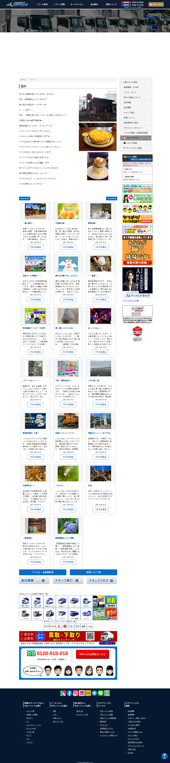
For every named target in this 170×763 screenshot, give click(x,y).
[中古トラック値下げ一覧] (111, 614)
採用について (92, 572)
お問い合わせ (157, 4)
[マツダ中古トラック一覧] (77, 626)
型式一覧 (79, 711)
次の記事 (110, 198)
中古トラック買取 (106, 714)
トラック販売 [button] (42, 4)
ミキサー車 (30, 732)
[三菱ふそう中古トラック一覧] (59, 626)
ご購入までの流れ (134, 721)
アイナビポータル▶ (130, 301)
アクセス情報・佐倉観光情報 (136, 133)
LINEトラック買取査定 (108, 718)
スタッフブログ (132, 138)
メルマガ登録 (131, 143)
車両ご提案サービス (107, 732)
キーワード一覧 (82, 714)
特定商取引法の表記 (135, 742)
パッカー (29, 742)
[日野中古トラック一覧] (47, 626)
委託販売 (103, 721)
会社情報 (127, 102)
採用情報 (131, 714)
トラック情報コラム (135, 732)
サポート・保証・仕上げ (137, 718)
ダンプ (28, 735)
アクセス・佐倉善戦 (41, 572)
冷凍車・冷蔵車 (32, 714)
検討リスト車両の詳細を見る (142, 159)
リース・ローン (130, 92)
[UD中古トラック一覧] (65, 626)
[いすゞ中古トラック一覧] (53, 626)
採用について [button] (111, 4)
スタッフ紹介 (129, 113)
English (130, 753)
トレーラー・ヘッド (33, 725)
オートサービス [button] (76, 4)
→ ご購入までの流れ (129, 82)
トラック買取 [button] (59, 4)
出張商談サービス (106, 728)
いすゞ (55, 714)
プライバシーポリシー (133, 128)
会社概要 (127, 107)
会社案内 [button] (94, 4)
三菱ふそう (57, 718)
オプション (104, 725)
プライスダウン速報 (133, 148)
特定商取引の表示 (131, 123)
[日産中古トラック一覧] (83, 626)
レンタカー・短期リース (109, 735)
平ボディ (29, 718)
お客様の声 (132, 728)
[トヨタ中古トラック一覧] (71, 626)
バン (27, 721)
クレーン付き (31, 728)
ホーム (23, 79)
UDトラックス (58, 721)
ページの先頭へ (164, 757)
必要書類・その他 (131, 87)
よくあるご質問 (133, 725)
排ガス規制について (132, 97)
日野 (54, 711)
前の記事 (25, 198)
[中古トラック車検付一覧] (99, 614)
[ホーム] (17, 4)
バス (27, 739)
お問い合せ (132, 749)
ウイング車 (30, 711)
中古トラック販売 (106, 711)
